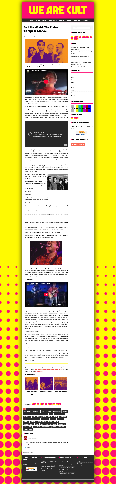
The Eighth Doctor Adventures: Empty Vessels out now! (80, 48)
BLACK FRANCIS (27, 411)
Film (44, 20)
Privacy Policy (79, 463)
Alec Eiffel (33, 409)
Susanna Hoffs (27, 427)
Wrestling (73, 95)
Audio (69, 20)
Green (38, 416)
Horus (55, 416)
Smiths (54, 424)
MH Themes (41, 481)
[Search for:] (81, 28)
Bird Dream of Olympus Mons (53, 409)
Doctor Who (44, 414)
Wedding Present (28, 429)
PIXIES (37, 424)
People (72, 93)
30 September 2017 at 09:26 (33, 438)
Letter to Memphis (41, 421)
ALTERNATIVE (41, 409)
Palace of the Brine (28, 424)
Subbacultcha (62, 424)
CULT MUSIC (48, 411)
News (38, 20)
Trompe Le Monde (46, 427)
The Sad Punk (37, 427)
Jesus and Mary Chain (34, 419)
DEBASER (65, 411)
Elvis (56, 414)
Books (85, 20)
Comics (77, 20)
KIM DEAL (26, 421)
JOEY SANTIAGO (45, 419)
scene (46, 424)
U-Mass (54, 427)
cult (43, 411)
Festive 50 (61, 414)
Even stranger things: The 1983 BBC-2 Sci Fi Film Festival (49, 462)
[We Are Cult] (58, 18)
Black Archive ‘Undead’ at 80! (78, 67)
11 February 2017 (29, 36)
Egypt (51, 414)
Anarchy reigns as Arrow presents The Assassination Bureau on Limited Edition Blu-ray (81, 58)
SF (50, 424)
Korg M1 (33, 421)
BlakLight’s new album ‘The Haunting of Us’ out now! (81, 53)
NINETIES (50, 421)
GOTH (34, 416)
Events (72, 98)
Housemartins (63, 416)
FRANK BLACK (27, 416)
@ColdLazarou (39, 371)
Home (30, 20)
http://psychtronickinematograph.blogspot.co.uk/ (48, 370)
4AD (28, 409)
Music (61, 20)
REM (42, 424)
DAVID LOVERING (56, 411)
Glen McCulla (38, 36)
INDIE (25, 419)
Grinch (44, 416)
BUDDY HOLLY (36, 411)
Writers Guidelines (80, 468)
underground (61, 427)
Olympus (56, 421)
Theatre (72, 88)
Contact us (79, 461)
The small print (79, 466)
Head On (50, 416)
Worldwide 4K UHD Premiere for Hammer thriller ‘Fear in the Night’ (81, 63)
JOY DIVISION (60, 419)
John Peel (53, 419)
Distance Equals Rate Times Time (31, 414)
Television (53, 20)
